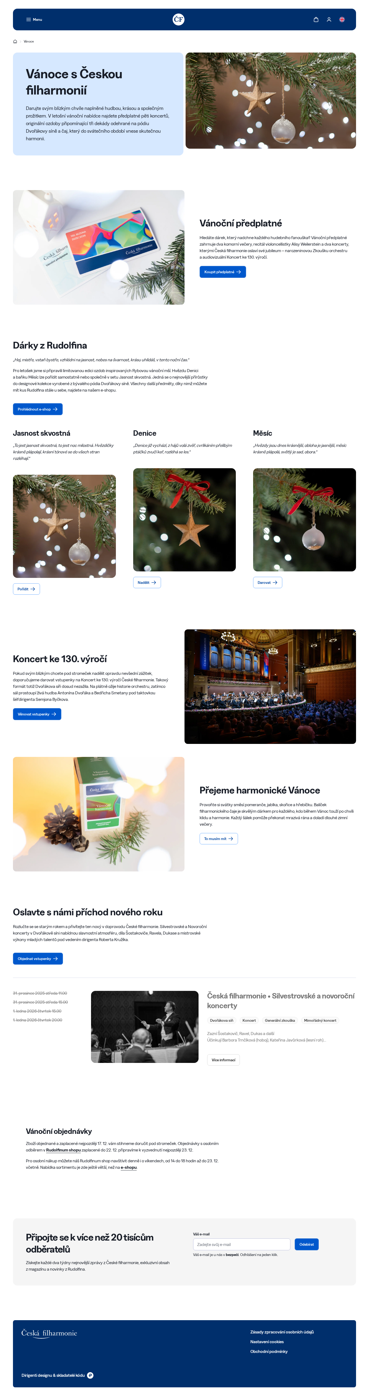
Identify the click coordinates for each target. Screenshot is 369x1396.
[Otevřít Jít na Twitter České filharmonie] (122, 1331)
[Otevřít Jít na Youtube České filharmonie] (146, 1331)
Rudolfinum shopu (63, 1150)
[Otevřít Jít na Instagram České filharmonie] (134, 1331)
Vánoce (29, 41)
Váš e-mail (201, 1234)
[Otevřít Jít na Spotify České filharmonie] (157, 1331)
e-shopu (129, 1167)
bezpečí (232, 1254)
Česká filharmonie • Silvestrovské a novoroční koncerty (280, 1001)
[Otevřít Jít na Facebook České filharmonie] (110, 1331)
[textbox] (241, 1244)
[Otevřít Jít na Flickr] (169, 1331)
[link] (34, 19)
